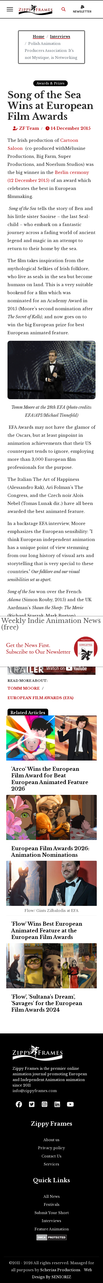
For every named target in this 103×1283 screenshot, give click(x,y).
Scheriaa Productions (60, 1270)
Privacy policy (51, 1148)
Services (51, 1164)
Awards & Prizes (50, 83)
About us (52, 1140)
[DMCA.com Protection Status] (51, 1237)
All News (52, 1196)
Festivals (52, 1204)
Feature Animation (51, 1229)
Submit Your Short (51, 1213)
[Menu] (10, 9)
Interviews (51, 1221)
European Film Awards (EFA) (41, 698)
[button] (64, 9)
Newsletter (82, 11)
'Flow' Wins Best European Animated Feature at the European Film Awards (46, 930)
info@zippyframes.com (34, 1091)
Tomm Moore (24, 688)
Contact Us (52, 1156)
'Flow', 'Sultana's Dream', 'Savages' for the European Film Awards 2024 (46, 1003)
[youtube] (70, 1102)
